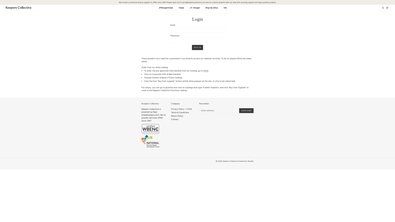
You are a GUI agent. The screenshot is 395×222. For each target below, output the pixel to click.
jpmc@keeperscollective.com (193, 2)
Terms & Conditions (180, 112)
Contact (174, 119)
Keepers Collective (230, 161)
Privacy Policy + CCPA (181, 109)
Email (172, 25)
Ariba (205, 71)
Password (174, 36)
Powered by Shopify (246, 161)
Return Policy (177, 116)
